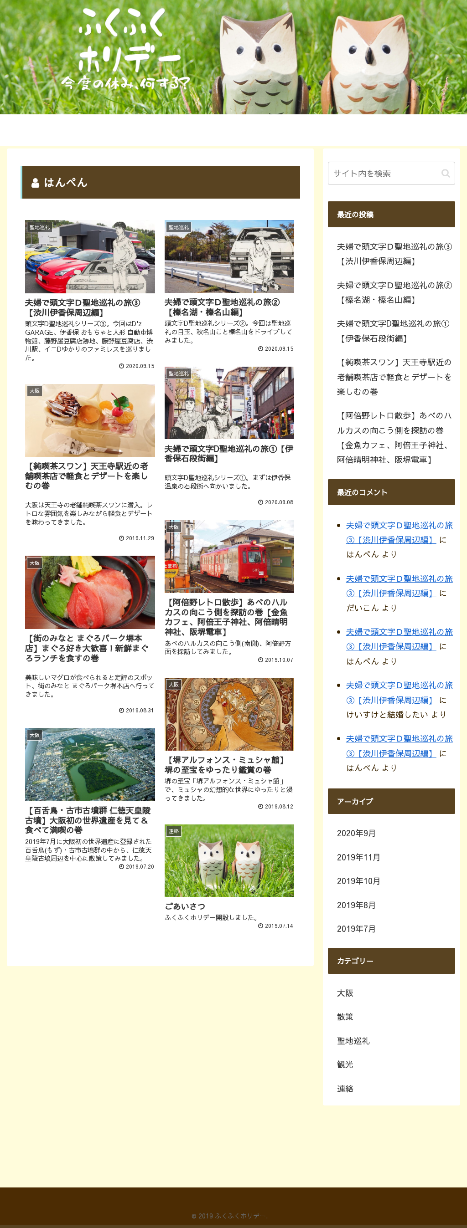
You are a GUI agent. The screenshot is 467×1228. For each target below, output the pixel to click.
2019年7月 (356, 928)
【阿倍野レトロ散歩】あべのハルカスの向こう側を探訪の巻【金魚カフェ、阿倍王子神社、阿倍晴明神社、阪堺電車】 (394, 437)
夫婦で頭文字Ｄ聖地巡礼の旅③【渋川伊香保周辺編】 (394, 253)
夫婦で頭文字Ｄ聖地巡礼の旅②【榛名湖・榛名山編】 (394, 292)
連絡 (345, 1088)
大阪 (345, 992)
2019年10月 (359, 880)
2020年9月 (356, 833)
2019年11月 (359, 857)
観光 (345, 1064)
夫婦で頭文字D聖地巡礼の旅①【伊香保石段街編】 (393, 330)
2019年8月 (356, 905)
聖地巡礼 (353, 1040)
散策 (345, 1016)
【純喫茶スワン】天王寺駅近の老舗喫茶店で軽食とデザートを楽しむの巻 (394, 376)
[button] (446, 173)
